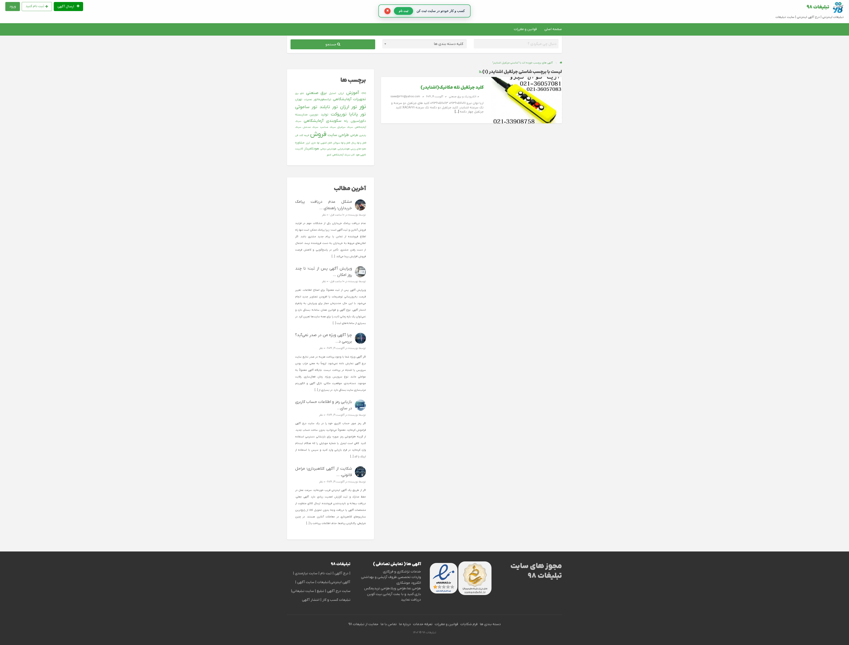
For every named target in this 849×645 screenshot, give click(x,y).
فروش (318, 134)
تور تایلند (328, 107)
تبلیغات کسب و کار (336, 600)
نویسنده (353, 215)
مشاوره (299, 143)
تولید (324, 114)
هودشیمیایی (344, 148)
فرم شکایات (469, 624)
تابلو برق (299, 93)
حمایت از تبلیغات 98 (363, 624)
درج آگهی (341, 573)
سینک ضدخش (310, 127)
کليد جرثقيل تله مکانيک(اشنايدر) (452, 87)
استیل (332, 93)
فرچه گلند (304, 135)
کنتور (329, 154)
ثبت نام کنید (35, 6)
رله (346, 121)
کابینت (299, 149)
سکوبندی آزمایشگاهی (322, 120)
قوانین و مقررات (525, 29)
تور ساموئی (306, 107)
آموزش (352, 93)
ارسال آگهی (66, 6)
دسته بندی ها (490, 624)
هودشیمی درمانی (328, 148)
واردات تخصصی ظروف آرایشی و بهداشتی (391, 577)
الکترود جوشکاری (408, 583)
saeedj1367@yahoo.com (405, 96)
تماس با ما (389, 624)
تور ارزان (348, 107)
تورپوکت (339, 114)
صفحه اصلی (553, 29)
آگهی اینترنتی (340, 582)
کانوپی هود (361, 154)
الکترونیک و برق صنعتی (462, 96)
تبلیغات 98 (818, 7)
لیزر (308, 143)
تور (362, 107)
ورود (12, 6)
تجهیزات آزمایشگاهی (349, 99)
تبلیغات (322, 582)
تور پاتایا (357, 114)
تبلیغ (320, 591)
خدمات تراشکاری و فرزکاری (402, 571)
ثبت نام (326, 573)
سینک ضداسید (328, 127)
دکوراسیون (358, 121)
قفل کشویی (326, 142)
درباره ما (405, 624)
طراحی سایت (338, 135)
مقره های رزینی (358, 148)
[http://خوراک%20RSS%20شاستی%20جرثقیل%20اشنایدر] (480, 72)
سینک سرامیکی (345, 127)
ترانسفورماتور (322, 99)
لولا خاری (315, 142)
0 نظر (325, 215)
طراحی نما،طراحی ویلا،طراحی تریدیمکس (392, 588)
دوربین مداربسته (306, 115)
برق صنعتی (316, 93)
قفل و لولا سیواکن (341, 142)
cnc (363, 93)
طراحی (354, 135)
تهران (298, 99)
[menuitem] (68, 6)
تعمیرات (308, 99)
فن (296, 135)
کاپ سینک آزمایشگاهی (343, 154)
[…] (457, 112)
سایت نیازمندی (306, 573)
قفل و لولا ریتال (358, 142)
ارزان (341, 93)
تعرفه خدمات (422, 624)
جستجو (331, 44)
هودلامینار (311, 148)
